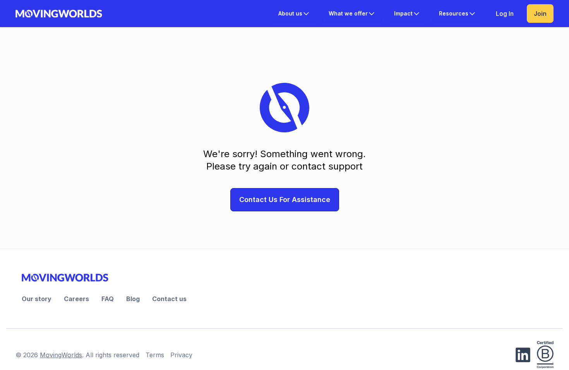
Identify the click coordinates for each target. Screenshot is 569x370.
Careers (76, 299)
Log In (505, 13)
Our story (36, 299)
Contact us (169, 299)
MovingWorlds (61, 355)
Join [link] (540, 13)
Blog (133, 299)
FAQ (107, 299)
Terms (155, 355)
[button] (294, 13)
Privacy (181, 355)
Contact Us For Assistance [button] (284, 199)
